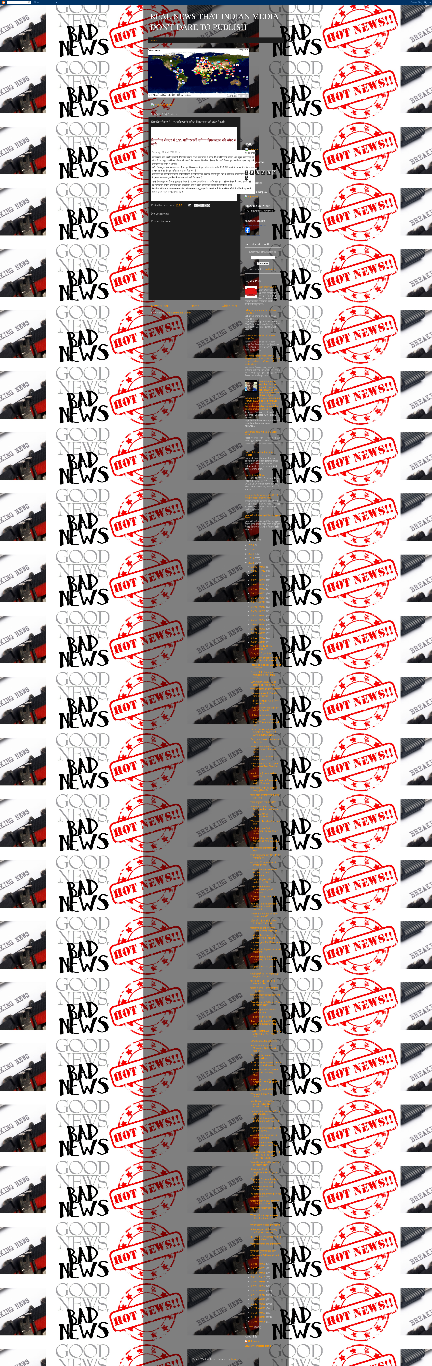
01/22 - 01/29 (258, 1308)
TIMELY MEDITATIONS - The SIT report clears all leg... (264, 722)
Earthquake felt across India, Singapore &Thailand (265, 936)
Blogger (235, 1359)
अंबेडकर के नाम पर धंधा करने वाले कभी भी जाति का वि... (264, 709)
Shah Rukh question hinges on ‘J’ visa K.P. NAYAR (265, 659)
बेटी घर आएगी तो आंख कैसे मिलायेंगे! (265, 1225)
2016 (251, 545)
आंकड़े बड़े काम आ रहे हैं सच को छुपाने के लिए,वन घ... (263, 1136)
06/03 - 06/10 (258, 607)
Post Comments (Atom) (178, 312)
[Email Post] (189, 205)
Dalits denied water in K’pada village (261, 1056)
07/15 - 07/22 (258, 589)
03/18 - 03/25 (258, 1272)
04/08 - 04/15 (258, 642)
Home (154, 40)
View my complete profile (258, 1346)
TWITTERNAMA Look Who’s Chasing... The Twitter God (265, 1034)
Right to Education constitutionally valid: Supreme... (262, 889)
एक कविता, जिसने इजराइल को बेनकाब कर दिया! (263, 863)
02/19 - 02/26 (258, 1290)
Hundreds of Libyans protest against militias (265, 1195)
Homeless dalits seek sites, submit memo (264, 757)
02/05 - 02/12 (258, 1299)
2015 (251, 549)
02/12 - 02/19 (258, 1295)
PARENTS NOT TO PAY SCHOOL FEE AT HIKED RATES (264, 1082)
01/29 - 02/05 (258, 1304)
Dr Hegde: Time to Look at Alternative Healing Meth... (264, 1072)
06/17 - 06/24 (258, 598)
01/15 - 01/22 (258, 1312)
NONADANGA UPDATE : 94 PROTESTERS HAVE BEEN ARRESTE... (265, 1155)
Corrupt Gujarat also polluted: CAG (261, 880)
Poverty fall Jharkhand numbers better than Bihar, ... (262, 675)
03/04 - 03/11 (258, 1281)
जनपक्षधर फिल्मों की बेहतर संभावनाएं (265, 689)
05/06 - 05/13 (258, 624)
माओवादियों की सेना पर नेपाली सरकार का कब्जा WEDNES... (265, 929)
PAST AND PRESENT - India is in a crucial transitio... (265, 1064)
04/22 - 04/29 (258, 633)
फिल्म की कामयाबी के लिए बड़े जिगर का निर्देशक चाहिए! (265, 1003)
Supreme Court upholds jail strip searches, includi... (264, 1180)
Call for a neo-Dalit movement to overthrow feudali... (264, 831)
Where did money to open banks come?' (264, 915)
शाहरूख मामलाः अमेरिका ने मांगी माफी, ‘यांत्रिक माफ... (263, 782)
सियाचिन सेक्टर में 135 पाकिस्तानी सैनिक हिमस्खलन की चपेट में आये (193, 142)
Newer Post (159, 306)
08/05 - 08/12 (258, 584)
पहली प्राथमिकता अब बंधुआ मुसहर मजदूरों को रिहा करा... (264, 975)
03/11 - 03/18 (258, 1277)
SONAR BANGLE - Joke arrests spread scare (263, 683)
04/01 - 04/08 (258, 1264)
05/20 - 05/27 (258, 615)
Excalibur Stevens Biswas (255, 226)
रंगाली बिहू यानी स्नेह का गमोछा (263, 802)
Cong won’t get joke (261, 653)
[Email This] (195, 205)
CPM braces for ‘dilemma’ (264, 1041)
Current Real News (255, 475)
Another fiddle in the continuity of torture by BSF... (263, 959)
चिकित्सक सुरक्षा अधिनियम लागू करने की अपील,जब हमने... (263, 1231)
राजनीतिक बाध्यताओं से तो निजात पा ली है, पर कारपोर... (265, 1129)
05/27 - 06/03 (258, 611)
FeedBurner (269, 269)
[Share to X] (202, 205)
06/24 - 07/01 (258, 593)
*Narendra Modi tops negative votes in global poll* (264, 1172)
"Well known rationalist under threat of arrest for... (263, 749)
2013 (251, 558)
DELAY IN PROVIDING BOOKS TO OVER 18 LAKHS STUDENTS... (263, 732)
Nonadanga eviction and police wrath (263, 1011)
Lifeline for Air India (260, 715)
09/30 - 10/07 (258, 575)
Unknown (253, 1341)
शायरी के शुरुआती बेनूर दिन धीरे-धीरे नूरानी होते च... (265, 856)
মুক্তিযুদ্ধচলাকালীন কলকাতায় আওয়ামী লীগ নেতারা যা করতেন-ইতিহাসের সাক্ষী (261, 496)
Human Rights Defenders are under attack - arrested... (263, 906)
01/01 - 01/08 (258, 1321)
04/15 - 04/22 (258, 638)
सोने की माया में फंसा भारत (261, 1017)
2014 (251, 554)
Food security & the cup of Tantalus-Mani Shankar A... (264, 766)
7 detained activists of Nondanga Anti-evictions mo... (264, 841)
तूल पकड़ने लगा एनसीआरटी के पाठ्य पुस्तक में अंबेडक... (265, 1238)
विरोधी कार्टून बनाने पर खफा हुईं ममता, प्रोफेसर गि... (263, 789)
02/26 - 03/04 (258, 1286)
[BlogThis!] (199, 205)
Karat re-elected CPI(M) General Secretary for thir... (263, 1024)
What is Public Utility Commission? (261, 647)
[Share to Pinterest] (208, 205)
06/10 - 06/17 (258, 602)
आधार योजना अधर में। (268, 287)
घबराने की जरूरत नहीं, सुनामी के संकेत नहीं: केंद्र (264, 982)
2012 (251, 563)
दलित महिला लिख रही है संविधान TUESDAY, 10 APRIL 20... (265, 922)
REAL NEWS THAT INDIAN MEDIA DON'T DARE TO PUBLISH (214, 21)
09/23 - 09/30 (258, 580)
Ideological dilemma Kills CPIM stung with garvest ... (264, 1121)
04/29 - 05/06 (258, 629)
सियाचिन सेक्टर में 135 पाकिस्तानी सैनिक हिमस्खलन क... (264, 1202)
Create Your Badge (252, 235)
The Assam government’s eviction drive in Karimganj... (264, 872)
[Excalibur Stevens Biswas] (247, 232)
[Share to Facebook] (205, 205)
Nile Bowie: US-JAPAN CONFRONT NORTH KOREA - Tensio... (263, 1104)
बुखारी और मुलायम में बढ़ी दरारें (263, 1251)
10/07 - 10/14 (258, 571)
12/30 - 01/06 (258, 567)
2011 (251, 1327)
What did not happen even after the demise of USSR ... (265, 1218)
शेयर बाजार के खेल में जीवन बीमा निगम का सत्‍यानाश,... (264, 695)
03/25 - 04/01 (258, 1268)
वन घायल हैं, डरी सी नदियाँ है (262, 1089)
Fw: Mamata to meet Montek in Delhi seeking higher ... (264, 1048)
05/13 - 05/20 (258, 620)
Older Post (229, 306)
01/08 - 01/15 (258, 1317)
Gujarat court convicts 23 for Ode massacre (265, 1112)
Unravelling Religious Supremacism (261, 1188)
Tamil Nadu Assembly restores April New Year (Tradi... (264, 1145)
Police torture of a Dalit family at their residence (264, 808)
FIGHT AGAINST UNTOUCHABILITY (262, 815)
